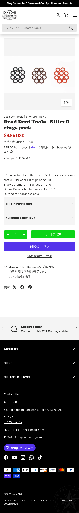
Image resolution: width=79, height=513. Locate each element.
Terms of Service (66, 500)
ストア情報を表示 (20, 276)
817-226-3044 (13, 422)
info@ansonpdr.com (28, 437)
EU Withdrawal (11, 503)
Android (67, 3)
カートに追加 (53, 234)
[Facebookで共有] (22, 287)
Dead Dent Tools (13, 116)
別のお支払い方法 (39, 256)
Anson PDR (16, 494)
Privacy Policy (11, 500)
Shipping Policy (46, 500)
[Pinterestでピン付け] (30, 287)
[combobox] (39, 28)
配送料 (21, 141)
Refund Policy (28, 500)
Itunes (55, 3)
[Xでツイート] (14, 287)
